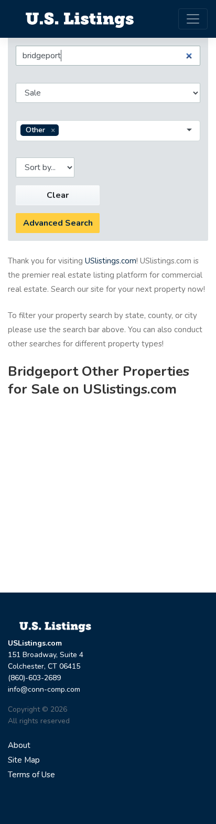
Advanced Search (58, 223)
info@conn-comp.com (44, 689)
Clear (58, 195)
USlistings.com (110, 261)
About (19, 745)
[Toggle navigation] (193, 18)
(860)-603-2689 (34, 678)
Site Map (24, 760)
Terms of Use (31, 774)
